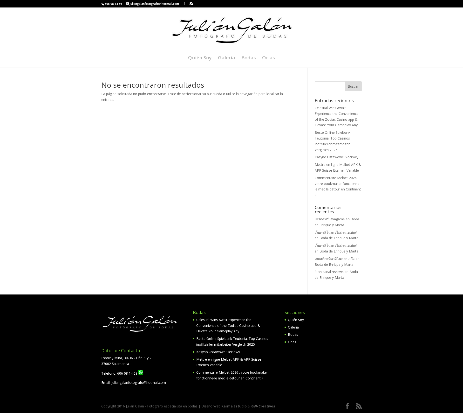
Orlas (268, 58)
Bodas (248, 58)
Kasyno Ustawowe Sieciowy (336, 157)
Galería (226, 58)
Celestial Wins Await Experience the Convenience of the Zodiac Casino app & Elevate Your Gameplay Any (228, 325)
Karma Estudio (234, 406)
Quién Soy (200, 58)
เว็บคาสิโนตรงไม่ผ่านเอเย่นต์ (336, 232)
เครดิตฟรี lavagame (330, 219)
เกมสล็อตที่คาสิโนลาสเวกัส (335, 258)
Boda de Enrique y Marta (339, 238)
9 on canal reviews (329, 271)
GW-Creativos (263, 406)
